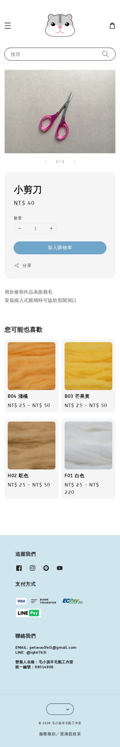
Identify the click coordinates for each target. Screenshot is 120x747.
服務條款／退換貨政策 (60, 734)
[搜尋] (105, 54)
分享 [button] (26, 265)
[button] (7, 25)
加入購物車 (60, 247)
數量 (18, 218)
